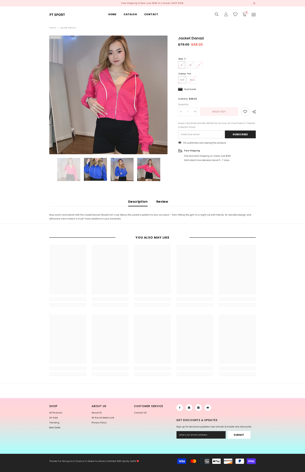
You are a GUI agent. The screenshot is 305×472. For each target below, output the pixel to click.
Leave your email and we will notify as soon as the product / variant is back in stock (216, 125)
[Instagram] (189, 407)
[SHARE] (253, 112)
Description (138, 201)
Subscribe (240, 134)
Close (254, 3)
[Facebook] (179, 407)
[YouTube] (207, 407)
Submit (239, 435)
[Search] (216, 14)
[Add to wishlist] (245, 111)
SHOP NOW (177, 3)
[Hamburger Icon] (254, 15)
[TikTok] (198, 407)
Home (52, 27)
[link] (67, 299)
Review (162, 201)
